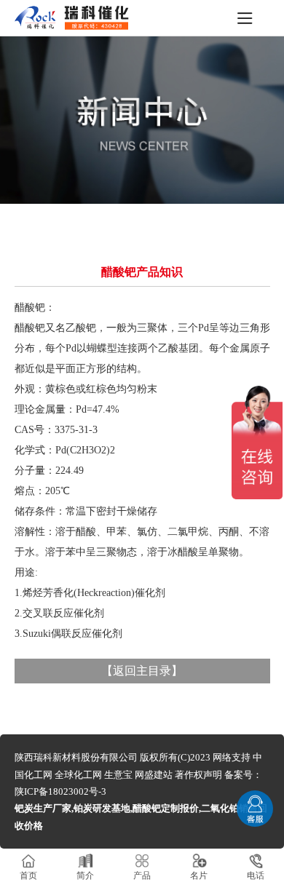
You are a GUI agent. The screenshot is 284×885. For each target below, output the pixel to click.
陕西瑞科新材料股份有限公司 (76, 757)
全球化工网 (78, 774)
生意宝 (118, 774)
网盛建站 (154, 774)
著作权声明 (198, 774)
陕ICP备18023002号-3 (60, 791)
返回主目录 (142, 670)
